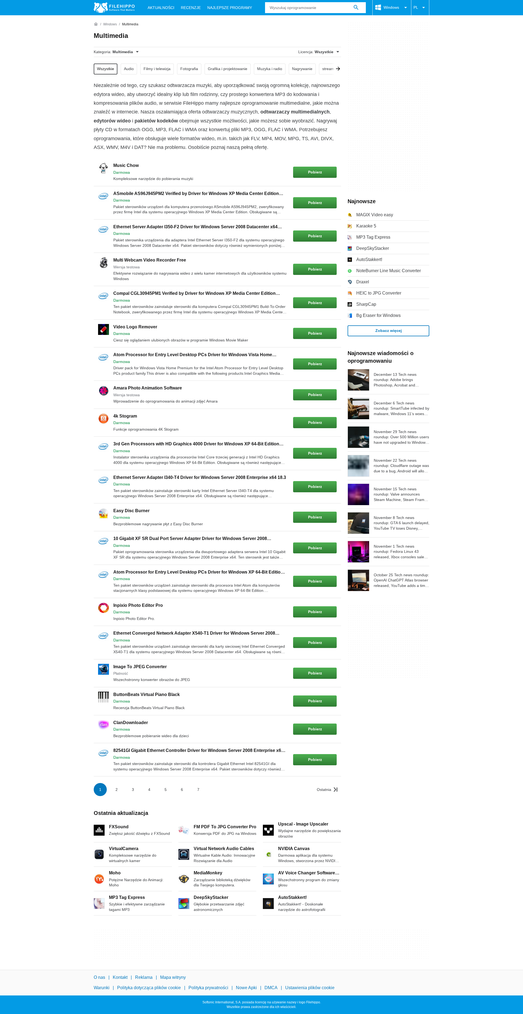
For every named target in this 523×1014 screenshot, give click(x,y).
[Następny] (336, 69)
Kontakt (120, 977)
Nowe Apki (246, 987)
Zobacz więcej (388, 330)
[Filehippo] (114, 7)
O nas (99, 977)
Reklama (144, 977)
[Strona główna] (96, 24)
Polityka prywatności (208, 987)
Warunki (102, 987)
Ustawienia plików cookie (310, 987)
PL (415, 7)
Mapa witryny (173, 977)
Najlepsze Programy (229, 7)
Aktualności (161, 7)
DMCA (271, 987)
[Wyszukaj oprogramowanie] (356, 7)
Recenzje (191, 7)
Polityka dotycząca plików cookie (149, 987)
